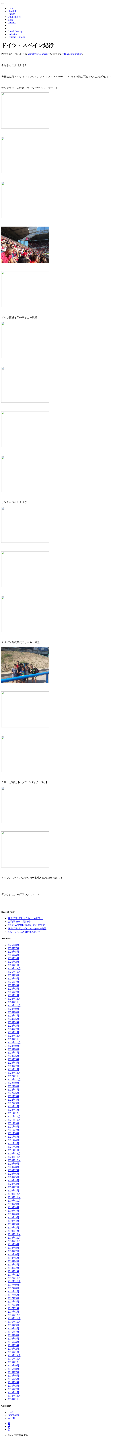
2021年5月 (13, 1136)
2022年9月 (13, 1083)
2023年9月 (13, 1046)
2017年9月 (13, 1284)
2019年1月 (13, 1231)
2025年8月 (13, 978)
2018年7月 (13, 1251)
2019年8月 (13, 1207)
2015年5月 (13, 1379)
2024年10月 (14, 1005)
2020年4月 (13, 1180)
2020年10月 (14, 1160)
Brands (11, 13)
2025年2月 (13, 992)
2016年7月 (13, 1332)
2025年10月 (14, 971)
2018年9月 (13, 1244)
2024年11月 (14, 1002)
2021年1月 (13, 1150)
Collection (13, 34)
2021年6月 (13, 1133)
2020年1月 (13, 1190)
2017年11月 (14, 1278)
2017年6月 (13, 1295)
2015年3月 (13, 1385)
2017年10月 (14, 1281)
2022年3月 (13, 1103)
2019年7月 (13, 1210)
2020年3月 (13, 1183)
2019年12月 (14, 1194)
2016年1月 (13, 1352)
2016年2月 (13, 1348)
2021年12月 (14, 1113)
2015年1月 (13, 1392)
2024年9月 (13, 1009)
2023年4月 (13, 1062)
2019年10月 (14, 1200)
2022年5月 (13, 1096)
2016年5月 (13, 1338)
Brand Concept (15, 31)
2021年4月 (13, 1140)
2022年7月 (13, 1089)
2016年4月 (13, 1342)
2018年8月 (13, 1247)
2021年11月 (14, 1116)
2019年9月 (13, 1204)
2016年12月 (14, 1315)
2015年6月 (13, 1375)
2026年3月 (13, 958)
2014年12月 (14, 1395)
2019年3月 (13, 1224)
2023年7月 (13, 1052)
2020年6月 (13, 1173)
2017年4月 (13, 1301)
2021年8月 (13, 1126)
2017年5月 (13, 1298)
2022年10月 (14, 1079)
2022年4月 (13, 1099)
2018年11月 (14, 1237)
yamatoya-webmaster (38, 54)
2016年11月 (14, 1318)
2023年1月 (13, 1069)
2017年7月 (13, 1291)
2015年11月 (14, 1358)
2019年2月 (13, 1227)
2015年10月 (14, 1362)
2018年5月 (13, 1258)
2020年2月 (13, 1187)
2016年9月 (13, 1325)
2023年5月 (13, 1059)
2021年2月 (13, 1146)
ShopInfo (12, 11)
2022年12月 (14, 1072)
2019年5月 (13, 1217)
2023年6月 (13, 1056)
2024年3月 (13, 1025)
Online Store (14, 16)
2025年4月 (13, 985)
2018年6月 (13, 1254)
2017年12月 (14, 1274)
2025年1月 (13, 995)
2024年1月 (13, 1032)
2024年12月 (14, 998)
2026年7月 (13, 948)
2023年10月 (14, 1042)
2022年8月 (13, 1086)
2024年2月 (13, 1029)
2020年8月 (13, 1167)
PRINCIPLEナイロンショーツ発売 (27, 928)
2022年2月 (13, 1106)
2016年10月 (14, 1321)
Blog (10, 19)
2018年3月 (13, 1264)
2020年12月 (14, 1153)
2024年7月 (13, 1015)
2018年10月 (14, 1241)
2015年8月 (13, 1369)
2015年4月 (13, 1382)
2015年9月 (13, 1365)
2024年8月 (13, 1012)
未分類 (11, 1418)
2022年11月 (14, 1076)
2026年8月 (13, 945)
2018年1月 (13, 1271)
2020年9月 (13, 1163)
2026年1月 (13, 965)
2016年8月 (13, 1328)
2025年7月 (13, 982)
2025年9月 (13, 975)
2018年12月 (14, 1234)
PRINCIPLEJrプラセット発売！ (25, 918)
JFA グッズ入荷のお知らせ (24, 931)
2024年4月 (13, 1022)
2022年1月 (13, 1109)
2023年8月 (13, 1049)
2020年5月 (13, 1177)
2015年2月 (13, 1389)
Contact (12, 22)
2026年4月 (13, 955)
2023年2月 (13, 1066)
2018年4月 (13, 1261)
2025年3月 (13, 988)
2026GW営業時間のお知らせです (26, 925)
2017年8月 (13, 1288)
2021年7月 (13, 1130)
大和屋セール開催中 (19, 921)
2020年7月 (13, 1170)
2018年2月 (13, 1268)
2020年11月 (14, 1157)
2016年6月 (13, 1335)
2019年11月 (14, 1197)
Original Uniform (16, 37)
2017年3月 (13, 1305)
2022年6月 (13, 1093)
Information (76, 54)
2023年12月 (14, 1035)
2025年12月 (14, 968)
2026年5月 (13, 951)
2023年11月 (14, 1039)
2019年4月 (13, 1220)
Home (11, 8)
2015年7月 (13, 1372)
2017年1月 (13, 1311)
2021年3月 (13, 1143)
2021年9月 (13, 1123)
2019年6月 (13, 1214)
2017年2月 (13, 1308)
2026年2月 (13, 961)
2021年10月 (14, 1120)
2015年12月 (14, 1355)
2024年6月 (13, 1019)
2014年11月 (14, 1399)
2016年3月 (13, 1345)
